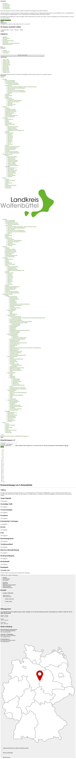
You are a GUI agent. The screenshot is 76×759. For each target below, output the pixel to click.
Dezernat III (10, 136)
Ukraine (7, 96)
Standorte (5, 36)
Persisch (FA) (6, 65)
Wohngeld (12, 362)
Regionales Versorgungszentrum (17, 367)
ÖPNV (11, 396)
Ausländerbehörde (14, 335)
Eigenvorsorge (11, 99)
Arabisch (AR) (6, 60)
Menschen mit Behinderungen (16, 358)
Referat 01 (10, 140)
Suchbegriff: (3, 443)
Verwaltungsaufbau (9, 132)
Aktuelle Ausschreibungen (13, 84)
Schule (11, 311)
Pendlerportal (13, 398)
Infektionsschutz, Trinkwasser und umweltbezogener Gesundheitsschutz (25, 347)
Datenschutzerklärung (5, 17)
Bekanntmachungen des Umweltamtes (18, 388)
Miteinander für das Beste (10, 111)
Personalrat (10, 144)
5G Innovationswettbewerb (16, 408)
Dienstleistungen (5, 29)
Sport (11, 312)
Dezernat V (10, 139)
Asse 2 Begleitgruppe (9, 116)
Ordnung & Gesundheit (13, 160)
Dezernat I (10, 134)
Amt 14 (9, 142)
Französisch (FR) (6, 64)
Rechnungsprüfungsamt (10, 149)
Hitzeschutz (10, 102)
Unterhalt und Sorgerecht (15, 316)
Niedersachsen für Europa (10, 185)
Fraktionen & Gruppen (10, 180)
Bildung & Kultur (11, 157)
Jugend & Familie (11, 159)
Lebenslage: (3, 444)
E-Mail (8, 601)
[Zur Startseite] (27, 216)
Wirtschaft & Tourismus (13, 165)
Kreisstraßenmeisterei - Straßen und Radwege (20, 304)
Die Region (12, 403)
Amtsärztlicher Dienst (14, 343)
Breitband (12, 306)
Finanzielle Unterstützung (15, 319)
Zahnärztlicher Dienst (14, 348)
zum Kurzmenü (6, 7)
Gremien (7, 181)
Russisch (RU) (6, 68)
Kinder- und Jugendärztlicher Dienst (18, 355)
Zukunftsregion (8, 187)
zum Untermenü (6, 5)
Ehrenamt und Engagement (16, 370)
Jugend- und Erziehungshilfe (16, 320)
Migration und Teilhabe (15, 368)
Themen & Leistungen (8, 154)
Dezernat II (10, 135)
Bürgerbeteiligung (11, 171)
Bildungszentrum (13, 314)
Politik (4, 177)
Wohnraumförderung (14, 299)
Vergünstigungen (13, 366)
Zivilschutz (10, 105)
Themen (7, 155)
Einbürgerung (15, 336)
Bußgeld (12, 393)
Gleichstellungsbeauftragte (11, 147)
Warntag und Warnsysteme (13, 101)
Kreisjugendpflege (14, 326)
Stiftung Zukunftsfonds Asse (11, 115)
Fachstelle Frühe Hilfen (15, 325)
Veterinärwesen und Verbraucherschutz (18, 342)
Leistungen (7, 166)
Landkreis (5, 106)
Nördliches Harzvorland (15, 405)
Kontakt (7, 120)
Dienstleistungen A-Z (7, 44)
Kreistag (7, 179)
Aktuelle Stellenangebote (8, 40)
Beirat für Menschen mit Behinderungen (16, 88)
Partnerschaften (8, 114)
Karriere (7, 125)
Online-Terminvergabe (10, 124)
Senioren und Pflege (14, 363)
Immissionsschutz (14, 297)
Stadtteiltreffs (13, 327)
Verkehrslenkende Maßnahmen (16, 395)
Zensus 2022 (8, 186)
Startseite (5, 50)
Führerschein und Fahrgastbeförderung (11, 43)
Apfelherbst (12, 407)
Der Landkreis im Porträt (10, 110)
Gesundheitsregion (14, 353)
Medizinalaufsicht (14, 350)
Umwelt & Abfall (11, 162)
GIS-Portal (10, 176)
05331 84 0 (9, 599)
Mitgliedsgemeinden (9, 112)
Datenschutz (5, 583)
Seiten (11, 29)
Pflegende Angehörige (17, 365)
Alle (4, 481)
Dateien (21, 29)
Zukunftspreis (15, 382)
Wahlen (6, 184)
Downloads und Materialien (18, 385)
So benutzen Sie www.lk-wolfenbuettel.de (17, 91)
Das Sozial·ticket (11, 89)
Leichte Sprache (6, 51)
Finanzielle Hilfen (14, 361)
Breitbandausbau (13, 402)
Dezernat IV (10, 137)
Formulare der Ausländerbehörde (19, 337)
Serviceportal (6, 52)
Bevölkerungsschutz (14, 341)
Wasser (11, 386)
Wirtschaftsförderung (14, 401)
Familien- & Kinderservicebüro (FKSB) (18, 322)
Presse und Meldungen (10, 80)
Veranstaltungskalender (10, 81)
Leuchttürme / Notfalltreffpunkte (15, 100)
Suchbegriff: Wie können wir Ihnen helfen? (9, 24)
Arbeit (11, 371)
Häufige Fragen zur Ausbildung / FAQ (16, 130)
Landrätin (7, 107)
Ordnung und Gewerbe (15, 340)
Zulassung (5, 39)
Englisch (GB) (6, 63)
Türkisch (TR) (6, 70)
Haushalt (7, 145)
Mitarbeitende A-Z (9, 119)
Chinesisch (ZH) (6, 62)
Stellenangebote (8, 95)
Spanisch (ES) (6, 69)
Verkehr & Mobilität (12, 164)
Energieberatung (15, 380)
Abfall (11, 373)
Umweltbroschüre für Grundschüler (17, 387)
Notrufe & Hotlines (12, 172)
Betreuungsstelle (13, 345)
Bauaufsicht (12, 300)
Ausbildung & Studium (13, 129)
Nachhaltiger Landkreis (10, 109)
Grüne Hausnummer (16, 381)
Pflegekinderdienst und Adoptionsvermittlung (20, 330)
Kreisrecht (7, 150)
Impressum (5, 582)
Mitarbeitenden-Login (7, 587)
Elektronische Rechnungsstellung (12, 146)
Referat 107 (10, 141)
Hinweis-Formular (7, 586)
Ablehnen (2, 20)
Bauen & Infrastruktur (12, 156)
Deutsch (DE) (6, 59)
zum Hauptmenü (6, 4)
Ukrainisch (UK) (6, 72)
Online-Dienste (11, 169)
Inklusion (10, 93)
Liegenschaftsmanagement (15, 305)
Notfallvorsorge (8, 97)
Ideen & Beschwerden (12, 170)
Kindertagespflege (16, 324)
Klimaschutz (5, 41)
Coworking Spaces (14, 410)
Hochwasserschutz (12, 104)
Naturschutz (12, 376)
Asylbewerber (13, 360)
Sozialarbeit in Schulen (15, 331)
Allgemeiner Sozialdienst (15, 352)
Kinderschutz (13, 329)
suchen (2, 446)
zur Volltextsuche (6, 8)
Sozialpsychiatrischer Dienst (16, 351)
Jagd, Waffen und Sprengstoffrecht (17, 338)
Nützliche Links (15, 383)
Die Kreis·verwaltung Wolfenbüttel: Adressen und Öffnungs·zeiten (22, 86)
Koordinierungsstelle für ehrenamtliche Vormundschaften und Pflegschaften (28, 317)
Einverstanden (7, 20)
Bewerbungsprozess (12, 127)
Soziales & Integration (12, 161)
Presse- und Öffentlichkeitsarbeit (12, 152)
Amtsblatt (7, 94)
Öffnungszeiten (6, 38)
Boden (11, 375)
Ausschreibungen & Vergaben (11, 83)
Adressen (16, 29)
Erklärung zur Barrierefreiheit (9, 584)
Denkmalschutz (13, 301)
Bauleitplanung (13, 302)
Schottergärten (13, 309)
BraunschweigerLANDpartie (16, 406)
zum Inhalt (5, 3)
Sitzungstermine (8, 182)
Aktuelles (5, 79)
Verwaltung (5, 117)
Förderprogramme (11, 175)
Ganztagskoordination (14, 332)
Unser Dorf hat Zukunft (15, 307)
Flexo (11, 397)
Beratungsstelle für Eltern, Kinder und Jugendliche (21, 321)
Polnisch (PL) (6, 67)
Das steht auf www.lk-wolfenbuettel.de (16, 90)
